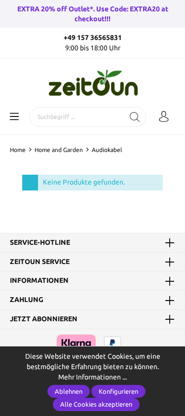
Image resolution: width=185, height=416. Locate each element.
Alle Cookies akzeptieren (96, 404)
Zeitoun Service (40, 262)
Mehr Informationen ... (92, 377)
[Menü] (14, 117)
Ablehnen (68, 391)
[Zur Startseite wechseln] (92, 83)
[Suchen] (135, 117)
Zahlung (26, 300)
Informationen (39, 280)
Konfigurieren (118, 391)
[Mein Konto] (164, 117)
